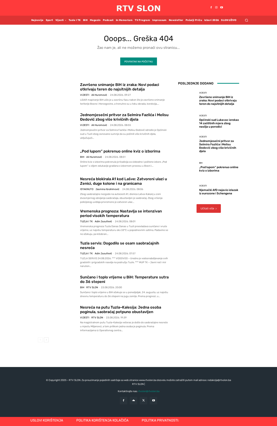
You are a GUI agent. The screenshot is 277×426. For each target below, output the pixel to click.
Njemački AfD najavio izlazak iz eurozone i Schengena (218, 191)
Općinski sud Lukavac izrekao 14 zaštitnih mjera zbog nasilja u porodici (219, 123)
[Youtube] (221, 7)
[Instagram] (216, 7)
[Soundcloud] (133, 400)
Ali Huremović (99, 94)
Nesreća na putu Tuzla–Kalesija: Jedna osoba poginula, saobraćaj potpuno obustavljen (120, 309)
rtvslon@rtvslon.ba (148, 391)
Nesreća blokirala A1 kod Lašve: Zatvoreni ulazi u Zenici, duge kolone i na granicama (123, 181)
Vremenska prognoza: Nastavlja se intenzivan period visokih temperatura (121, 213)
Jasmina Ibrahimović (107, 189)
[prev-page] (40, 339)
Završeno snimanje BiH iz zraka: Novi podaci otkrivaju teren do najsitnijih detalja (119, 86)
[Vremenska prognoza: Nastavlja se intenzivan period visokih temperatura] (57, 222)
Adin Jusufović (103, 221)
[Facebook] (211, 7)
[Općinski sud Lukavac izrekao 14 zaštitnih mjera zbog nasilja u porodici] (187, 121)
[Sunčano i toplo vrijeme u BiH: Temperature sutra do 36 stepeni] (57, 286)
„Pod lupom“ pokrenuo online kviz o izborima (120, 151)
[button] (246, 20)
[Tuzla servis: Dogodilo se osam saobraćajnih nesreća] (57, 254)
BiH (82, 157)
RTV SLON (92, 287)
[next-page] (46, 339)
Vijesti (84, 95)
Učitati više (207, 208)
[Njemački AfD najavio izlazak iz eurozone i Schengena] (187, 190)
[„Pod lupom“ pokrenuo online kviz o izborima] (57, 158)
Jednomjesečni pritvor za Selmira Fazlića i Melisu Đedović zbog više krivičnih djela (124, 117)
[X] (143, 400)
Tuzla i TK (86, 221)
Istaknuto (86, 189)
